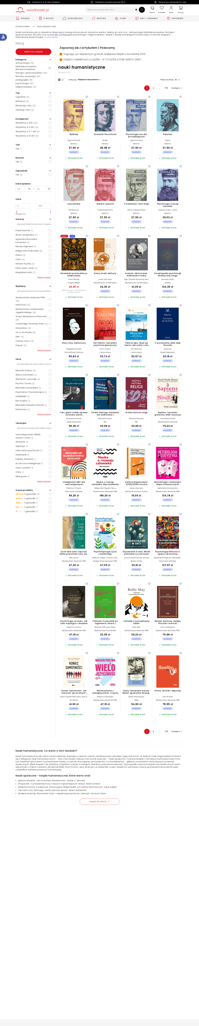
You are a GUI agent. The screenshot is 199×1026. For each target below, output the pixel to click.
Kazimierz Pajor (167, 279)
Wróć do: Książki (33, 51)
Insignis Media (74, 283)
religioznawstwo (26, 87)
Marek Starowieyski (136, 697)
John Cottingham (167, 627)
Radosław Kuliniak (73, 418)
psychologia (24, 83)
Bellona (74, 144)
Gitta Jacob (74, 558)
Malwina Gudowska (105, 697)
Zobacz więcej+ (44, 277)
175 (166, 88)
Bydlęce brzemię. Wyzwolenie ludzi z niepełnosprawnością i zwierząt (53, 793)
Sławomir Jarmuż (74, 627)
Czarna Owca (105, 352)
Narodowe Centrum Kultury (136, 491)
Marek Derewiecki (168, 352)
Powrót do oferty (97, 801)
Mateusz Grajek (98, 558)
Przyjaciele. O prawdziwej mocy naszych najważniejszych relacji (51, 783)
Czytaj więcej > (51, 37)
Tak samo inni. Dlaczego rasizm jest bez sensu (42, 790)
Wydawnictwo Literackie (167, 422)
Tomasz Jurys (112, 558)
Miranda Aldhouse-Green (105, 627)
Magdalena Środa (73, 349)
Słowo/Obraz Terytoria (74, 352)
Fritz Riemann (136, 349)
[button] (136, 10)
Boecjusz (168, 349)
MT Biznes (74, 700)
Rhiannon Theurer (73, 488)
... (160, 88)
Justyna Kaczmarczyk (133, 558)
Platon (167, 140)
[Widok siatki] (59, 80)
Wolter (105, 140)
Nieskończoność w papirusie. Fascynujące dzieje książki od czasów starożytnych (60, 787)
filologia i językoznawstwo (31, 72)
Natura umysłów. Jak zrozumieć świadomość (41, 780)
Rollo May (136, 627)
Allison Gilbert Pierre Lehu (70, 697)
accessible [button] (3, 36)
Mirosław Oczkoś (105, 418)
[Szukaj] (142, 10)
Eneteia (168, 283)
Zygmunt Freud (74, 140)
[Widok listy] (63, 80)
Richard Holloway (136, 418)
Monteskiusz (74, 210)
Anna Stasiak (73, 279)
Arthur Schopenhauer (136, 210)
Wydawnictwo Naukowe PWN (105, 491)
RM (105, 422)
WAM (136, 700)
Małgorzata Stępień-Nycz (104, 488)
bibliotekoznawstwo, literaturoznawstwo (33, 68)
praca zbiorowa (105, 279)
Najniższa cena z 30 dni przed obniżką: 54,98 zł (74, 291)
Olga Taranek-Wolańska (134, 279)
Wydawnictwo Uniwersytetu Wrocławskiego (105, 284)
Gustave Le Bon (164, 210)
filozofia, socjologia (28, 76)
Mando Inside (136, 561)
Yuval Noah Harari (167, 418)
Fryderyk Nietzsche (105, 210)
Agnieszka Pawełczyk (162, 558)
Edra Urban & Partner (73, 491)
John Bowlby (167, 697)
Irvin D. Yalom (105, 349)
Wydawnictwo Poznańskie (105, 630)
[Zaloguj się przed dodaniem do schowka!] (87, 97)
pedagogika (24, 79)
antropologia (24, 63)
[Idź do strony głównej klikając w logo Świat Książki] (32, 9)
